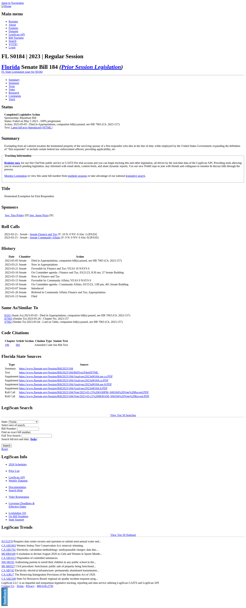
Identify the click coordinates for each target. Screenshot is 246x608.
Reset (4, 449)
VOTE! (13, 44)
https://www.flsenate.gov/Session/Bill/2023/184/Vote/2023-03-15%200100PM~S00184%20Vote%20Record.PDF (84, 392)
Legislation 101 (17, 513)
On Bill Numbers (18, 516)
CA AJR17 (7, 574)
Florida (10, 67)
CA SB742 (7, 570)
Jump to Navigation (12, 3)
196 (7, 344)
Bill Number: (9, 428)
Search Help (16, 490)
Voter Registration (19, 496)
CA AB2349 (8, 578)
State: (4, 421)
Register (13, 21)
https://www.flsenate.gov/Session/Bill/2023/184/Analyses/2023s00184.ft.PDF (63, 388)
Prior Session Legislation (91, 67)
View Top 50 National (123, 534)
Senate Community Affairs (45, 237)
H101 (7, 315)
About (12, 24)
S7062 (8, 321)
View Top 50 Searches (123, 415)
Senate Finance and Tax (43, 234)
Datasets (13, 31)
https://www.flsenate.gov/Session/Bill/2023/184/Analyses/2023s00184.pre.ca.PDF (66, 376)
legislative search (135, 175)
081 (18, 344)
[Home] (6, 6)
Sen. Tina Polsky (14, 215)
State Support (16, 519)
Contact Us (7, 586)
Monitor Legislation (15, 175)
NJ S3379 (7, 541)
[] (33, 439)
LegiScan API (17, 34)
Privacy (30, 586)
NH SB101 (7, 562)
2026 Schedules (18, 464)
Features (13, 28)
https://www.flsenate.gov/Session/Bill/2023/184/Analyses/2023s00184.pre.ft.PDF (65, 384)
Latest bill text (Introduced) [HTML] (31, 127)
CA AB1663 (8, 545)
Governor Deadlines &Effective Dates (22, 505)
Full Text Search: (11, 435)
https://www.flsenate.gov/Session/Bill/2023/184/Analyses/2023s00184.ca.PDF (63, 380)
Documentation (17, 487)
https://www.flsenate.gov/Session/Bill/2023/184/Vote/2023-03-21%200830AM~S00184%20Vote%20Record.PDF (84, 396)
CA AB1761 (8, 549)
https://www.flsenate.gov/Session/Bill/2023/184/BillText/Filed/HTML (59, 372)
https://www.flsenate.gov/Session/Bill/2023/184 (46, 368)
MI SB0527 (8, 566)
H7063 (8, 318)
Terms (20, 586)
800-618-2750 (45, 586)
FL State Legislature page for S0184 (22, 71)
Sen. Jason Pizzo (39, 215)
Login (12, 47)
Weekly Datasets (18, 480)
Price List (14, 470)
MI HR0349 (8, 553)
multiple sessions (77, 175)
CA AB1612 (8, 558)
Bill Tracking (16, 37)
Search (12, 41)
